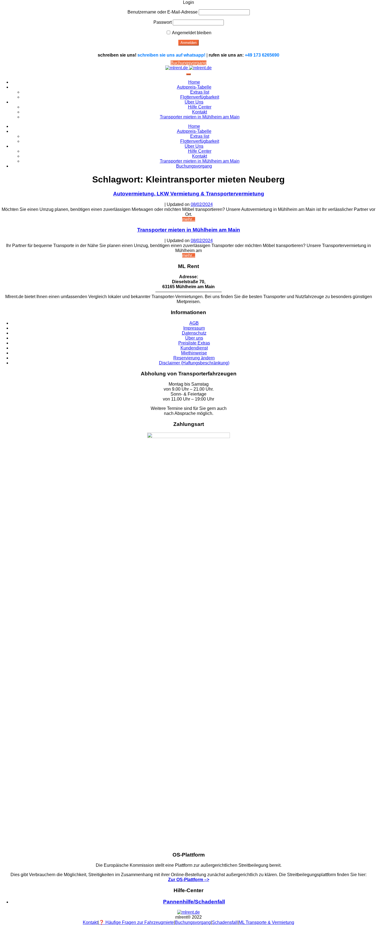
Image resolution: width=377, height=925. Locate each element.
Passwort (162, 22)
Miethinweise (194, 353)
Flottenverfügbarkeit (199, 97)
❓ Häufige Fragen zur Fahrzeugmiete (136, 922)
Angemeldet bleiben (191, 32)
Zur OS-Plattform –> (188, 879)
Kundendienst (194, 348)
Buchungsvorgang (188, 62)
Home (194, 82)
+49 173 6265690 (262, 55)
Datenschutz (194, 333)
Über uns (194, 338)
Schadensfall (225, 922)
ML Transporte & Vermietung (266, 922)
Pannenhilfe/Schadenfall (194, 902)
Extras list (199, 92)
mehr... (188, 219)
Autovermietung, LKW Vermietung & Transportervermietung (188, 194)
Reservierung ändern (194, 358)
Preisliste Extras (194, 343)
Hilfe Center (199, 107)
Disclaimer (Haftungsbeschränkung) (194, 363)
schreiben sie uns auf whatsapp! (171, 55)
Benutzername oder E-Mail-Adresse (163, 12)
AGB (194, 323)
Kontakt (199, 112)
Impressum (194, 328)
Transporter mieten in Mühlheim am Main (200, 117)
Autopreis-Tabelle (194, 87)
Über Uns (194, 102)
